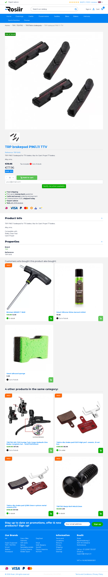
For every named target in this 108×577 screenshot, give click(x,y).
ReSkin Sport (25, 552)
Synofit (38, 547)
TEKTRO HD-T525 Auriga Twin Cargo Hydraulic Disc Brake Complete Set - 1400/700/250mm (27, 443)
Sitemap (59, 552)
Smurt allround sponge (16, 373)
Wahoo (7, 549)
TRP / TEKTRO (10, 545)
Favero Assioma (42, 549)
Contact (59, 549)
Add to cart (28, 178)
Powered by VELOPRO (52, 574)
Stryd (38, 543)
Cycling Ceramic (26, 549)
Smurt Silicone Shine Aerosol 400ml (71, 312)
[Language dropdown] (100, 2)
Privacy (58, 545)
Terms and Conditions (83, 574)
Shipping (59, 547)
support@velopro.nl (84, 554)
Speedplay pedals (26, 547)
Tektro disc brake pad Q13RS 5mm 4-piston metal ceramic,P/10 (26, 506)
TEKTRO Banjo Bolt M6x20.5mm (69, 506)
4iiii (6, 538)
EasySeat (39, 538)
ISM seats (24, 543)
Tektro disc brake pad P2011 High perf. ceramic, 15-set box (78, 443)
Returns (59, 543)
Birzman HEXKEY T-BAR (16, 312)
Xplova (22, 545)
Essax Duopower (11, 543)
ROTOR (39, 552)
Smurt (7, 547)
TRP (6, 249)
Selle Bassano (41, 545)
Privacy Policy (98, 574)
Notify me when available (54, 186)
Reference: (9, 152)
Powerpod (9, 552)
